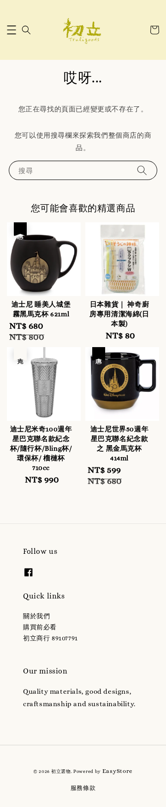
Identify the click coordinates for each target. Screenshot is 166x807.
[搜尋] (142, 170)
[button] (11, 30)
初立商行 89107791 (50, 638)
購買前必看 (40, 627)
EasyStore (117, 770)
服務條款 (83, 787)
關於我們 (36, 616)
